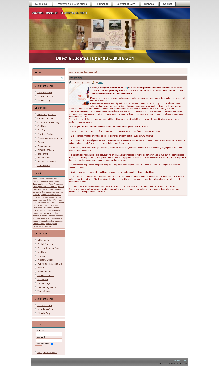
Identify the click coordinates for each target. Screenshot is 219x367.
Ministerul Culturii (45, 134)
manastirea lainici (54, 210)
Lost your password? (47, 352)
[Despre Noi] (79, 105)
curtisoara (60, 202)
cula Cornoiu (54, 192)
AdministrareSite (45, 96)
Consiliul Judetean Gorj (48, 122)
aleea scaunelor (39, 179)
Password (40, 337)
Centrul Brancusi (45, 118)
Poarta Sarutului (39, 224)
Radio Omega (43, 157)
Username (40, 330)
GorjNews (41, 126)
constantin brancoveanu (51, 189)
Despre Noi (41, 4)
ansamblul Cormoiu (46, 181)
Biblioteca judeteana (46, 114)
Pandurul (41, 142)
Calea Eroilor (54, 184)
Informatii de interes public (72, 4)
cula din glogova (48, 197)
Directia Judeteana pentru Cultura (46, 205)
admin (100, 83)
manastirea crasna (40, 210)
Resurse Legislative (46, 161)
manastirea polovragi (41, 213)
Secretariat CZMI (126, 4)
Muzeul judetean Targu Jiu (49, 138)
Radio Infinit (42, 154)
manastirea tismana (47, 216)
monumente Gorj (57, 218)
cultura (52, 202)
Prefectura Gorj (44, 146)
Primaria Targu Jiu (45, 100)
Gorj (61, 205)
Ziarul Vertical (43, 165)
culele (40, 200)
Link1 (174, 360)
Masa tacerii (45, 218)
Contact (167, 4)
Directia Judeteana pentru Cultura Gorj (95, 58)
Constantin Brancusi (41, 192)
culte (44, 200)
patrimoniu (59, 221)
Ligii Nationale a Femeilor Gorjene (46, 208)
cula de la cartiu (47, 195)
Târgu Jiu (47, 226)
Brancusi (149, 4)
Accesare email (44, 92)
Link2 (179, 360)
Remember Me (42, 343)
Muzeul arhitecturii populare (43, 221)
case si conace (51, 187)
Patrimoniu (101, 4)
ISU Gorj (41, 130)
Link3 (185, 360)
